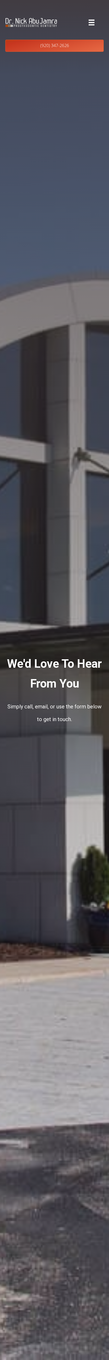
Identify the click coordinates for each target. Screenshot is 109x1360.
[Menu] (91, 22)
